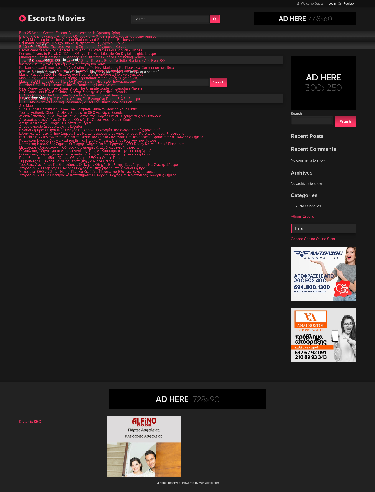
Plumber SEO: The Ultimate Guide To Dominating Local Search (68, 85)
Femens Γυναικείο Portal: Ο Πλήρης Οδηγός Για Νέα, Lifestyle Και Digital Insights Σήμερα (87, 54)
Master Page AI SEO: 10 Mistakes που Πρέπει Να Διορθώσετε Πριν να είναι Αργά (81, 74)
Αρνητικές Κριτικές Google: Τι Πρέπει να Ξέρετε (55, 123)
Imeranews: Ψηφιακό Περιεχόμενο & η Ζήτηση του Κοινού (63, 64)
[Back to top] (361, 479)
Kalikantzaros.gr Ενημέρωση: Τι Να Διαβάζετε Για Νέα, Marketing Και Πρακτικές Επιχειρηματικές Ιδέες (97, 67)
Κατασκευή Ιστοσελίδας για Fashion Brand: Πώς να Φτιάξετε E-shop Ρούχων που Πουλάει (88, 140)
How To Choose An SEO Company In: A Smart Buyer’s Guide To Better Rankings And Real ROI (92, 60)
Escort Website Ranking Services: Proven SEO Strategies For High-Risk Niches (80, 50)
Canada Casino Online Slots (313, 239)
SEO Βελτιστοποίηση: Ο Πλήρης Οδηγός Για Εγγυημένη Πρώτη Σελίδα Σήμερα (79, 99)
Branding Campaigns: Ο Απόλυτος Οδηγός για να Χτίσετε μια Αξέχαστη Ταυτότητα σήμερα (87, 36)
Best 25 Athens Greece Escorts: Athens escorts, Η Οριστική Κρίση (69, 33)
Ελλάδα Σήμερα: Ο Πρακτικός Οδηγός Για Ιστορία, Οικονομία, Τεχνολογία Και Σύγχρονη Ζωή (89, 130)
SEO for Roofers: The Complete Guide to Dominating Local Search (70, 95)
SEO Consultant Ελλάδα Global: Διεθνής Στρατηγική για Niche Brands (73, 92)
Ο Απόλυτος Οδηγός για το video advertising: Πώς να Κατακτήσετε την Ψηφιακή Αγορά (85, 151)
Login (332, 3)
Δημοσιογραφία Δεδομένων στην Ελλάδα (50, 126)
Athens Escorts (302, 216)
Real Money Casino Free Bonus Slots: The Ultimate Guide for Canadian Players (80, 88)
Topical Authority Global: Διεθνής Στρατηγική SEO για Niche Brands (71, 112)
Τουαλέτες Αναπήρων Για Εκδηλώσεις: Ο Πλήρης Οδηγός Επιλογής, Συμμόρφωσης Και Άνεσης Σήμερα (98, 165)
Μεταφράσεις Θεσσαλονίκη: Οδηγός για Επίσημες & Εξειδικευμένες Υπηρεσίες (79, 147)
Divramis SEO (30, 421)
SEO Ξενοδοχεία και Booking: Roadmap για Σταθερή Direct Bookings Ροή (75, 102)
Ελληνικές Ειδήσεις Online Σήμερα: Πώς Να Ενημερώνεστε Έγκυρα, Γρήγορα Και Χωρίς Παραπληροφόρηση (102, 133)
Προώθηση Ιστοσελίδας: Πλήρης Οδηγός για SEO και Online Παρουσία (73, 158)
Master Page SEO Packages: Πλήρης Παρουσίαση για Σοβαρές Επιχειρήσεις (78, 78)
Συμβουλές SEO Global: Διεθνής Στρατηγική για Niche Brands (66, 161)
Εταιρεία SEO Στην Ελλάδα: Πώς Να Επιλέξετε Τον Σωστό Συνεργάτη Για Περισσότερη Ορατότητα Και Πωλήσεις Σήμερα (111, 137)
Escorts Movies (55, 18)
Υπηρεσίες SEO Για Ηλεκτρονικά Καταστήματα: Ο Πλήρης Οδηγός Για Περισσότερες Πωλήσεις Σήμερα (97, 175)
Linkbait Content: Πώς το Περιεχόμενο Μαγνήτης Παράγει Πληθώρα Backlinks (79, 71)
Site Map (26, 106)
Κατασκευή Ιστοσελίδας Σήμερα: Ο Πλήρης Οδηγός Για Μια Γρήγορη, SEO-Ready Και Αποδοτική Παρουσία (101, 144)
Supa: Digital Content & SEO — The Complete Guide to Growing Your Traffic (78, 109)
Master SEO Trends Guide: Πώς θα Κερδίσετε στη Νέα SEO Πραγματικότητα (77, 81)
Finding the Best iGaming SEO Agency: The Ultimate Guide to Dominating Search (82, 57)
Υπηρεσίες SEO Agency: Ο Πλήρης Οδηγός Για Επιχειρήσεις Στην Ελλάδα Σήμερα (82, 168)
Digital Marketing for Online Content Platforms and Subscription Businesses (77, 40)
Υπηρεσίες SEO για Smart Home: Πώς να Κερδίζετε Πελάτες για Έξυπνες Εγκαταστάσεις (87, 171)
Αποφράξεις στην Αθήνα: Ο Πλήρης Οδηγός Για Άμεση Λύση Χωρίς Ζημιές (76, 119)
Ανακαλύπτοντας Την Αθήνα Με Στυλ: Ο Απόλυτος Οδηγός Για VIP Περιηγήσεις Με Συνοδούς (90, 116)
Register (349, 3)
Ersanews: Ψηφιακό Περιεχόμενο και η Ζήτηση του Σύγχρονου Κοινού (72, 43)
